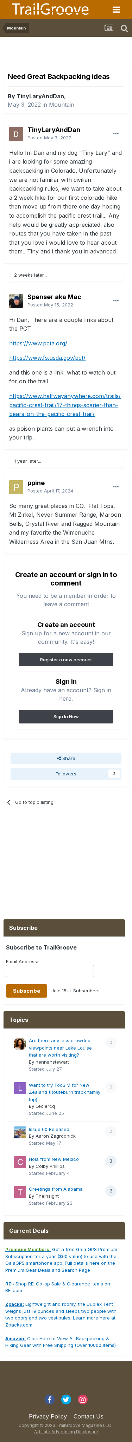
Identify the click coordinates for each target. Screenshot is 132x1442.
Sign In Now (66, 716)
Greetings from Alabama (56, 1189)
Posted (49, 137)
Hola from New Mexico (54, 1159)
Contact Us (88, 1416)
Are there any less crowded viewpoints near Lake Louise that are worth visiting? (60, 1048)
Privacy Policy (48, 1416)
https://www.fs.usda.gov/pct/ (47, 357)
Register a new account (66, 659)
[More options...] (116, 134)
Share (68, 758)
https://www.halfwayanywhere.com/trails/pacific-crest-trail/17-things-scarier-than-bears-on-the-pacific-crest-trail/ (65, 404)
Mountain (61, 104)
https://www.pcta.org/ (38, 343)
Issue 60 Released (49, 1129)
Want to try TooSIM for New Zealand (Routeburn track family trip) (64, 1092)
